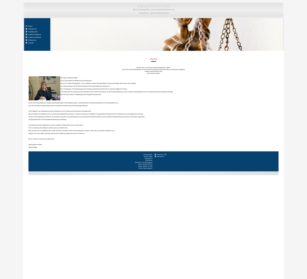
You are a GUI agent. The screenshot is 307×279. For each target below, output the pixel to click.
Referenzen (32, 40)
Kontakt (31, 43)
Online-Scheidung (34, 37)
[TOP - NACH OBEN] (153, 173)
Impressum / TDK (162, 154)
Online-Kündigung (34, 34)
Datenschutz (160, 156)
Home (30, 26)
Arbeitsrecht (32, 29)
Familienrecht (33, 32)
